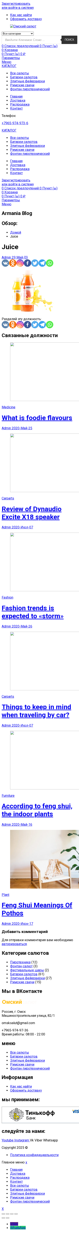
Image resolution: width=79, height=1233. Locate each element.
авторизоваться (14, 944)
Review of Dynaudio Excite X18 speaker (32, 513)
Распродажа (19, 104)
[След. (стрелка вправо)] (7, 1218)
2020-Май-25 (22, 428)
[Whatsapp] (49, 263)
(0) (26, 257)
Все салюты (19, 73)
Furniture (8, 796)
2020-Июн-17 (22, 924)
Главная (16, 96)
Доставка (17, 100)
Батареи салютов (23, 77)
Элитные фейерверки (27, 81)
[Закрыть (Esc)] (3, 1214)
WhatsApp (18, 1227)
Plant (5, 895)
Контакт (16, 108)
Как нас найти (21, 1086)
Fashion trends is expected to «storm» (33, 612)
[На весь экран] (11, 1214)
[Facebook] (27, 263)
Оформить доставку (26, 1090)
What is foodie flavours (37, 418)
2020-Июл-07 (22, 527)
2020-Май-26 (22, 626)
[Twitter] (35, 263)
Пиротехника (20, 962)
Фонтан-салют (21, 966)
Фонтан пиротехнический (30, 89)
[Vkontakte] (5, 263)
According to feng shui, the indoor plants (37, 810)
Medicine (8, 407)
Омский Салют (40, 1148)
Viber (14, 1224)
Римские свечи (22, 85)
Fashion (7, 597)
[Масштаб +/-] (16, 1214)
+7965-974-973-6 (15, 123)
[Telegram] (42, 263)
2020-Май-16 (22, 825)
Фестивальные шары (27, 970)
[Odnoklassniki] (12, 263)
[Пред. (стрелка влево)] (3, 1218)
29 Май (18, 257)
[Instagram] (20, 263)
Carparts (8, 498)
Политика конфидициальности (34, 1155)
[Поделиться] (7, 1214)
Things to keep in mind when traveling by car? (36, 711)
